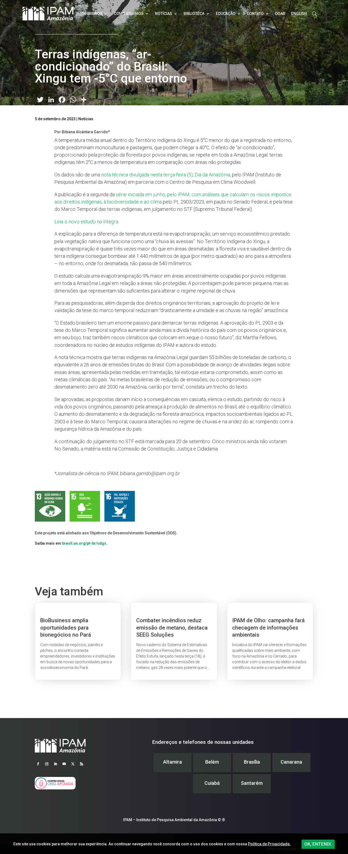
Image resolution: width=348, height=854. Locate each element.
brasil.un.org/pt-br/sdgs (84, 543)
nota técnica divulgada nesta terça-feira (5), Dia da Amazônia (165, 174)
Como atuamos (129, 13)
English (299, 13)
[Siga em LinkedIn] (55, 764)
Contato (255, 13)
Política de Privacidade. (269, 844)
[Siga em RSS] (81, 764)
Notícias (163, 13)
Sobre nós (92, 13)
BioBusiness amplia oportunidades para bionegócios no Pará (78, 641)
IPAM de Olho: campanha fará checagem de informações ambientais (270, 641)
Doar (280, 13)
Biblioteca (194, 13)
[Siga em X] (73, 764)
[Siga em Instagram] (47, 764)
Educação (225, 13)
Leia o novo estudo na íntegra (86, 221)
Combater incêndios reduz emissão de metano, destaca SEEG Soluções (174, 641)
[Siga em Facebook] (38, 764)
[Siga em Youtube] (64, 764)
